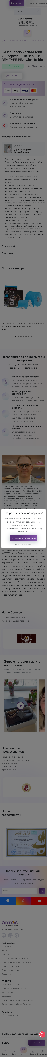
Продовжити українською (23, 538)
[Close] (42, 513)
